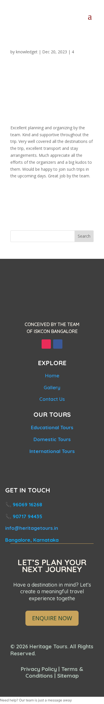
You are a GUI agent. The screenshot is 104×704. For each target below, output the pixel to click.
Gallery (52, 387)
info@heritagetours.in (31, 528)
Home (52, 375)
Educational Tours (52, 427)
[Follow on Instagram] (46, 344)
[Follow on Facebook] (57, 344)
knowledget (27, 51)
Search (84, 236)
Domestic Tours (52, 439)
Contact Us (52, 399)
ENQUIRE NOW (52, 618)
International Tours (52, 451)
